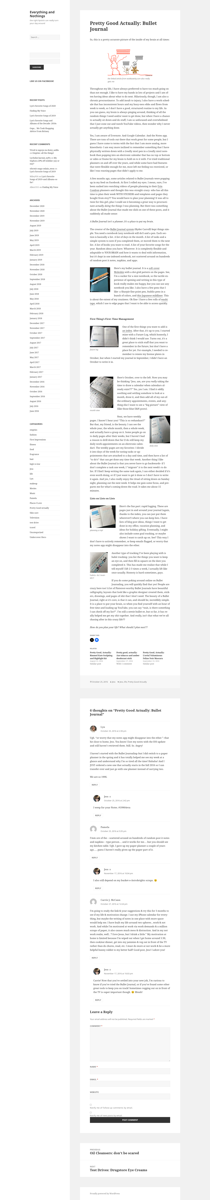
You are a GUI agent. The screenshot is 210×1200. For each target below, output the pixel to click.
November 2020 (37, 211)
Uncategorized (36, 532)
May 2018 (34, 298)
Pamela (33, 498)
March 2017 (35, 367)
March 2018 (35, 308)
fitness (33, 444)
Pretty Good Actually (39, 508)
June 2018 (34, 294)
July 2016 (34, 406)
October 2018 (36, 274)
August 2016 (35, 401)
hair (32, 459)
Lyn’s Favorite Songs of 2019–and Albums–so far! (43, 179)
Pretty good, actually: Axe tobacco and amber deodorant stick (127, 655)
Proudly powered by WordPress (105, 1193)
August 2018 (35, 284)
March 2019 (35, 250)
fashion (33, 434)
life (31, 473)
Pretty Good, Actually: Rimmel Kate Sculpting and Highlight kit (101, 655)
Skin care (34, 512)
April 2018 (34, 303)
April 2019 (34, 245)
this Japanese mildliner (150, 295)
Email (94, 1079)
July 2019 (34, 230)
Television (34, 517)
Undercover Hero (38, 537)
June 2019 (34, 235)
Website (94, 1092)
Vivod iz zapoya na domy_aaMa (44, 150)
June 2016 (34, 411)
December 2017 (37, 323)
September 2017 (37, 338)
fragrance (34, 454)
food (32, 449)
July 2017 (34, 347)
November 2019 (37, 220)
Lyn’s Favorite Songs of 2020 (43, 106)
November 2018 (37, 269)
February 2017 (36, 372)
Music (32, 493)
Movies (33, 488)
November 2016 (37, 386)
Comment (96, 1026)
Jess (31, 469)
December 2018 (37, 264)
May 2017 (34, 357)
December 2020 (37, 206)
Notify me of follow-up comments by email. (111, 1107)
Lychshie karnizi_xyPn (40, 158)
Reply (95, 784)
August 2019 (35, 225)
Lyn (31, 478)
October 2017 (36, 333)
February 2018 (36, 313)
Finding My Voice (38, 110)
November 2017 (37, 328)
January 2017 (36, 377)
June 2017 (34, 352)
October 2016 (36, 391)
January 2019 (36, 259)
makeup (33, 483)
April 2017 (34, 362)
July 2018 (34, 289)
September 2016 (37, 396)
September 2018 (37, 279)
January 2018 (36, 318)
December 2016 (37, 381)
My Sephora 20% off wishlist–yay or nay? (44, 161)
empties (33, 430)
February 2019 (36, 255)
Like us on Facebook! (42, 81)
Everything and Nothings (42, 14)
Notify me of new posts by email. (106, 1115)
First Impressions (38, 439)
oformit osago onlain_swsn (42, 168)
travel (32, 527)
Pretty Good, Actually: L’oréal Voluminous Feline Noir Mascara (153, 655)
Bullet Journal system (122, 229)
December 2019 (37, 215)
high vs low (35, 464)
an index (127, 330)
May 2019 (34, 240)
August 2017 (35, 342)
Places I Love (36, 503)
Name (94, 1066)
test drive (34, 522)
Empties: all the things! (43, 153)
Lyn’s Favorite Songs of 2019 (43, 115)
